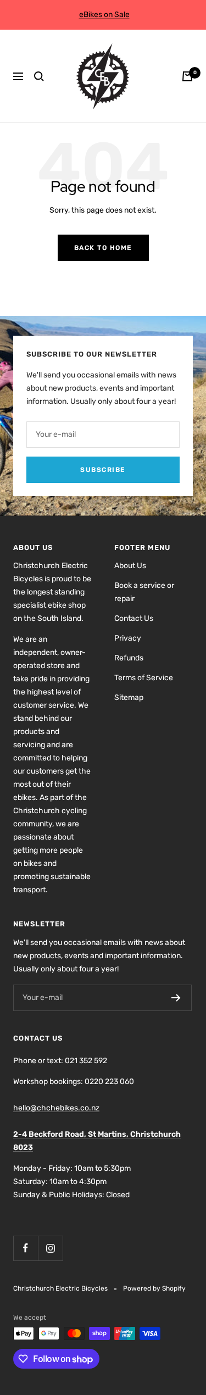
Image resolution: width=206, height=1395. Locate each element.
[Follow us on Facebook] (25, 1248)
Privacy (127, 638)
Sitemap (128, 697)
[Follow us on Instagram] (50, 1248)
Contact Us (133, 618)
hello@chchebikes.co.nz (56, 1108)
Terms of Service (143, 677)
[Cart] (187, 76)
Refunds (128, 658)
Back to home (103, 248)
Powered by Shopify (154, 1288)
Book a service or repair (144, 592)
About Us (130, 565)
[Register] (176, 998)
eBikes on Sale (104, 14)
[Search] (39, 76)
